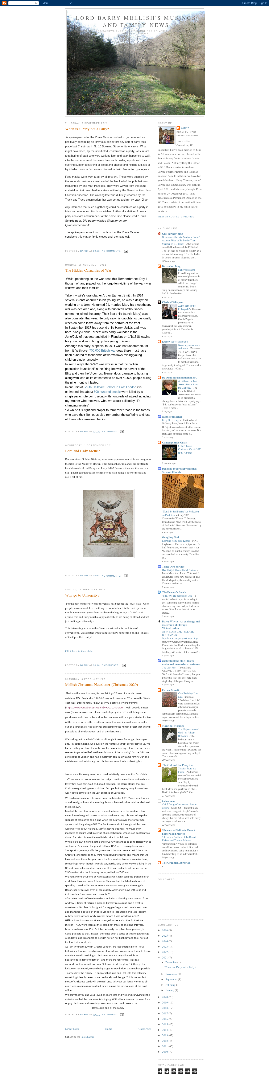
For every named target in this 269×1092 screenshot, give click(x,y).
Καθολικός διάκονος (175, 341)
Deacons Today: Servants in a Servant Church (179, 470)
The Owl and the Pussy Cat (178, 765)
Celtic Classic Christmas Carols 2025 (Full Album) (189, 449)
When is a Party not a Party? (87, 128)
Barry (185, 128)
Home (108, 1029)
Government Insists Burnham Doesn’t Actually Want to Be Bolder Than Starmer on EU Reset (181, 240)
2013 (165, 1035)
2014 (165, 1030)
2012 (165, 1041)
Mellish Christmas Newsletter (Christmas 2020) (101, 684)
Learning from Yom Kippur (176, 540)
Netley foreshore (186, 269)
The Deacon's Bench (174, 592)
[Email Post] (125, 251)
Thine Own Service (173, 566)
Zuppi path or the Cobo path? (186, 307)
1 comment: (110, 431)
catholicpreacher (172, 416)
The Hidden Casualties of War (88, 270)
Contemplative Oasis (174, 442)
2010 (165, 1052)
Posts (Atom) (88, 1037)
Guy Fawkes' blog (172, 234)
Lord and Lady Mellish (82, 450)
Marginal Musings (173, 726)
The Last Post (169, 667)
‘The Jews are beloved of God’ (178, 595)
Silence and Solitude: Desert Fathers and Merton (178, 831)
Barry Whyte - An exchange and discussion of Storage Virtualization (181, 624)
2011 (165, 1046)
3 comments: (111, 665)
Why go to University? (82, 595)
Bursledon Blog (171, 266)
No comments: (112, 251)
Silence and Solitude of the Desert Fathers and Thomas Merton (179, 838)
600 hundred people (107, 391)
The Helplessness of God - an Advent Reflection (188, 732)
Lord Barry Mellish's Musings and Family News (136, 21)
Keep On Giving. (171, 420)
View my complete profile (176, 217)
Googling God (170, 537)
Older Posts (144, 1029)
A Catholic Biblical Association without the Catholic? (188, 384)
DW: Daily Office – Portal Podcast (179, 570)
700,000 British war (102, 350)
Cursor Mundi (170, 690)
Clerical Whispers (172, 302)
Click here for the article (78, 651)
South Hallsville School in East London (110, 387)
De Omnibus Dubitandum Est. (179, 377)
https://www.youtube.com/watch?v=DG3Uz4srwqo (94, 707)
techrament (168, 801)
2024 (165, 941)
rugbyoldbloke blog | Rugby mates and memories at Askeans (181, 662)
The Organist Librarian (176, 862)
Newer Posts (72, 1029)
